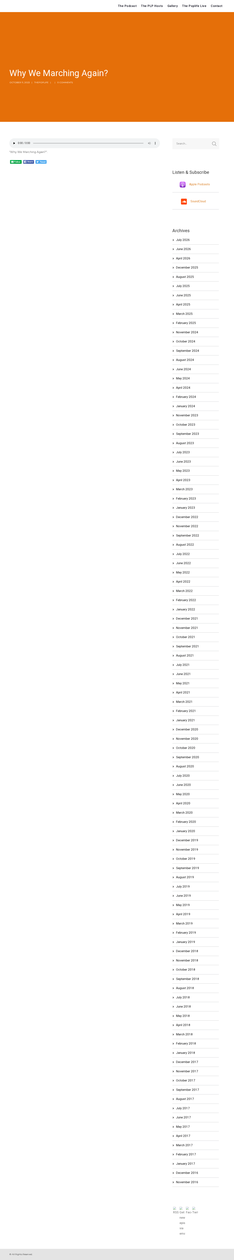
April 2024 (183, 387)
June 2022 (183, 563)
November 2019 (187, 849)
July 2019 (183, 886)
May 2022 (183, 572)
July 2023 (183, 452)
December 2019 (187, 840)
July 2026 (183, 240)
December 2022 (187, 517)
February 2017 (186, 1154)
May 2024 (183, 378)
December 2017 (187, 1062)
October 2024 (185, 341)
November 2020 (187, 738)
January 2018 (185, 1053)
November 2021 (187, 628)
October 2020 (185, 748)
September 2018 (187, 979)
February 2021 (186, 711)
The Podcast (127, 6)
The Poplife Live (194, 6)
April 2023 (183, 480)
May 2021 (183, 683)
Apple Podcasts (199, 184)
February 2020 (186, 822)
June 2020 (183, 785)
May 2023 (183, 470)
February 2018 (186, 1043)
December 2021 (187, 618)
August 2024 (185, 360)
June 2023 (183, 461)
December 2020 (187, 729)
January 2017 (185, 1163)
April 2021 (183, 692)
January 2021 (185, 720)
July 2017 (183, 1108)
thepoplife (41, 82)
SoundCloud (198, 201)
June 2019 (183, 895)
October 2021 (185, 637)
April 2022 (183, 581)
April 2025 (183, 304)
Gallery (172, 6)
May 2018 (183, 1016)
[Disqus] (84, 209)
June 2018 (183, 1006)
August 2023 (185, 443)
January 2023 (185, 507)
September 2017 (187, 1090)
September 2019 (187, 868)
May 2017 (183, 1126)
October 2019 (185, 858)
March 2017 (184, 1145)
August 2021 (185, 655)
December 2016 (187, 1173)
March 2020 (184, 812)
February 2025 (186, 323)
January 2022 (185, 609)
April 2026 (183, 258)
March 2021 (184, 702)
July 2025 (183, 286)
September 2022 (187, 535)
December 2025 (187, 267)
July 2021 (183, 665)
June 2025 (183, 295)
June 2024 (183, 369)
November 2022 (187, 526)
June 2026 (183, 249)
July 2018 (183, 997)
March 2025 (184, 314)
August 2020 (185, 766)
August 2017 (185, 1099)
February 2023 (186, 498)
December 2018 (187, 951)
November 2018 (187, 960)
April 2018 (183, 1025)
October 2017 (185, 1080)
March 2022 (184, 591)
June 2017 (183, 1117)
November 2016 (187, 1182)
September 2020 (187, 757)
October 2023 (185, 424)
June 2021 (183, 674)
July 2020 (183, 775)
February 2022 (186, 600)
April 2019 (183, 914)
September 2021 (187, 646)
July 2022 (183, 554)
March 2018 (184, 1034)
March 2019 (184, 923)
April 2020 (183, 803)
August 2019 (185, 877)
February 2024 (186, 397)
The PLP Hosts (152, 6)
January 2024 (185, 406)
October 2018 (185, 969)
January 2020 (185, 831)
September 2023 (187, 434)
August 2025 (185, 277)
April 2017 (183, 1136)
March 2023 (184, 489)
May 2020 (183, 794)
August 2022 (185, 544)
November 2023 (187, 415)
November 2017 (187, 1071)
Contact (216, 6)
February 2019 (186, 932)
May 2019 (183, 905)
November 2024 (187, 332)
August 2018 (185, 988)
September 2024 (187, 350)
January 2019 (185, 942)
